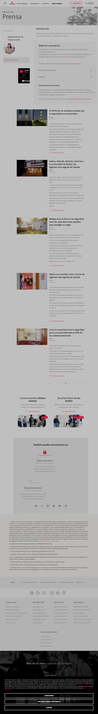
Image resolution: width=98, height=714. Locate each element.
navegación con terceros (83, 685)
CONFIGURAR (49, 695)
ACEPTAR (49, 707)
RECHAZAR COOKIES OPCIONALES (49, 701)
